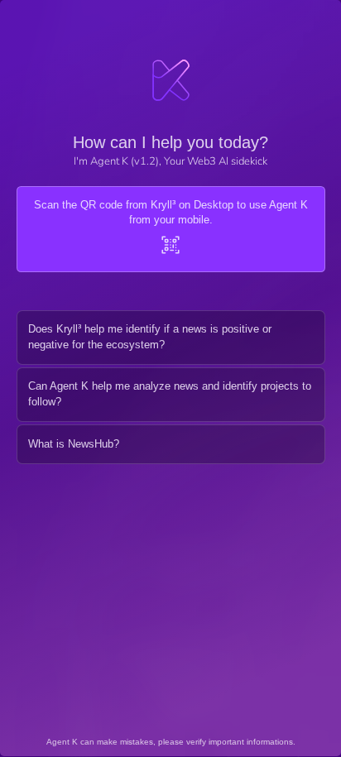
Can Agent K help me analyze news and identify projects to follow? (169, 394)
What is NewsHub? (73, 444)
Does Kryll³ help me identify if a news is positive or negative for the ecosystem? (149, 337)
